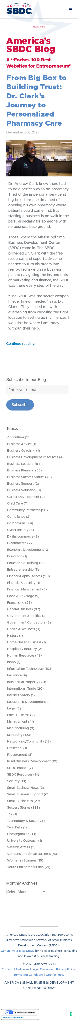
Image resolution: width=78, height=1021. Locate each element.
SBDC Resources (19, 774)
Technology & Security (24, 820)
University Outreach (22, 840)
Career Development (23, 497)
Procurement (17, 754)
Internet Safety (18, 695)
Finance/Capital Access (24, 576)
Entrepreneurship (20, 569)
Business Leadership (22, 463)
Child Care (15, 503)
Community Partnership (25, 510)
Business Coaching (21, 450)
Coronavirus (16, 523)
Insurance (14, 675)
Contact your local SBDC (17, 951)
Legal (11, 708)
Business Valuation (21, 490)
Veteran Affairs (18, 847)
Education (14, 556)
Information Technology (25, 668)
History (12, 635)
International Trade (21, 688)
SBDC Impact (17, 768)
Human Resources (20, 655)
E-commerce (16, 543)
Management (17, 721)
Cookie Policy (55, 974)
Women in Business (22, 860)
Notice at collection (13, 1017)
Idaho (11, 662)
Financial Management (24, 589)
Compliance (16, 516)
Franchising (15, 602)
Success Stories (18, 807)
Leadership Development (26, 701)
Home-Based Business (24, 642)
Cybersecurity (17, 530)
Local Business (18, 715)
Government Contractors (26, 622)
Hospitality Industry (22, 649)
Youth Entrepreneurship (25, 867)
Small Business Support (25, 794)
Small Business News (23, 787)
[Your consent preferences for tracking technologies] (71, 1014)
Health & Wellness (21, 629)
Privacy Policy (65, 969)
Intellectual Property (22, 682)
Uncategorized (18, 834)
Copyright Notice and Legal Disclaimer (28, 969)
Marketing (14, 735)
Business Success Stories (25, 477)
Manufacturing (18, 728)
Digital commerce (20, 536)
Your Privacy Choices (24, 1012)
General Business (20, 609)
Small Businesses (20, 801)
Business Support (20, 483)
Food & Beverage (20, 596)
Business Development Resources (32, 457)
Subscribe (20, 405)
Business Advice (19, 444)
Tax (9, 814)
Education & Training (22, 563)
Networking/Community (25, 741)
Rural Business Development (29, 761)
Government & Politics (24, 616)
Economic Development (25, 549)
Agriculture (15, 437)
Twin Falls (14, 827)
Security (13, 781)
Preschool (14, 748)
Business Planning (20, 470)
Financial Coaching (21, 582)
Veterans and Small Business (29, 854)
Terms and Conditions (28, 974)
